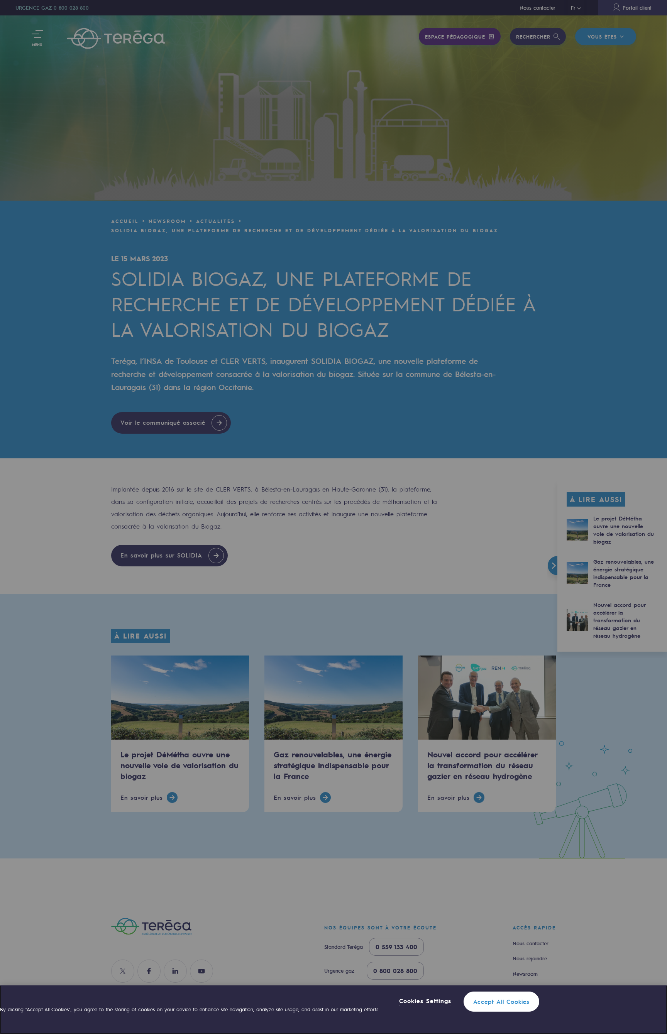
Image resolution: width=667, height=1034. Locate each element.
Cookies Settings (425, 1001)
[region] (333, 1009)
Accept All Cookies (501, 1001)
